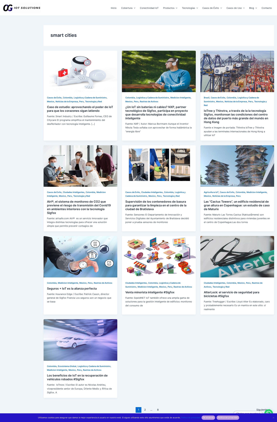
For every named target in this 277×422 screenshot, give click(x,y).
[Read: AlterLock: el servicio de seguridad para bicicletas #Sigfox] (237, 256)
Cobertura (126, 7)
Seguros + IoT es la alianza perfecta (72, 288)
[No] (273, 417)
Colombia (67, 97)
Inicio (114, 7)
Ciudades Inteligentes (73, 192)
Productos (168, 7)
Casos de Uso (234, 7)
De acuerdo (208, 417)
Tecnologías (188, 7)
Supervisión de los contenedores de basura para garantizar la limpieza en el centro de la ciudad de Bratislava (155, 205)
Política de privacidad (190, 417)
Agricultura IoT (211, 192)
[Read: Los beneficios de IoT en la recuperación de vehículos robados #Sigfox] (80, 339)
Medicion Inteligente (180, 97)
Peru (81, 101)
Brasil (206, 97)
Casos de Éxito (210, 7)
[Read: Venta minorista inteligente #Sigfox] (159, 256)
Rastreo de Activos (149, 101)
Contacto (267, 7)
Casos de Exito (54, 97)
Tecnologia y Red (93, 101)
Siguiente (263, 409)
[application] (133, 8)
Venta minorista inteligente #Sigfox (149, 292)
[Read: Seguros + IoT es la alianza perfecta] (80, 256)
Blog (251, 7)
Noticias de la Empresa (67, 101)
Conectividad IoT (149, 7)
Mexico (50, 101)
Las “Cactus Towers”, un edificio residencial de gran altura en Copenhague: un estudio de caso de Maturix (237, 205)
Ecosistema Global (67, 366)
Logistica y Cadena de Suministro (90, 97)
